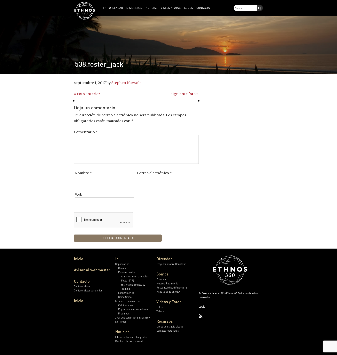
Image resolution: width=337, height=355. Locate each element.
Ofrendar (164, 258)
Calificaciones (125, 305)
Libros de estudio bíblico (169, 326)
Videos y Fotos (168, 301)
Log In (202, 306)
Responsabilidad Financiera (171, 287)
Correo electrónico (154, 173)
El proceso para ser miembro (134, 309)
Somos (162, 273)
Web (78, 194)
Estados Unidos (126, 272)
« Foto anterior (87, 94)
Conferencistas (82, 286)
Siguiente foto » (184, 94)
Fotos (159, 307)
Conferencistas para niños (88, 290)
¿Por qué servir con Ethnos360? (132, 317)
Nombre (83, 173)
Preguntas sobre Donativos (171, 264)
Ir (116, 258)
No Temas (120, 321)
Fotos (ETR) (127, 280)
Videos (160, 311)
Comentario (86, 132)
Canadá (122, 268)
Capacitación (122, 264)
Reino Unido (125, 296)
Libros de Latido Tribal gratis (130, 337)
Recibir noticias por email (129, 341)
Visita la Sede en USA (168, 291)
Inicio (78, 258)
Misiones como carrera (127, 301)
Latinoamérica (126, 292)
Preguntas (123, 313)
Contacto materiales (167, 330)
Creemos (161, 279)
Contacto (82, 281)
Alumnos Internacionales (135, 276)
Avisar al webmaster (92, 269)
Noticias (122, 331)
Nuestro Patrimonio (167, 283)
